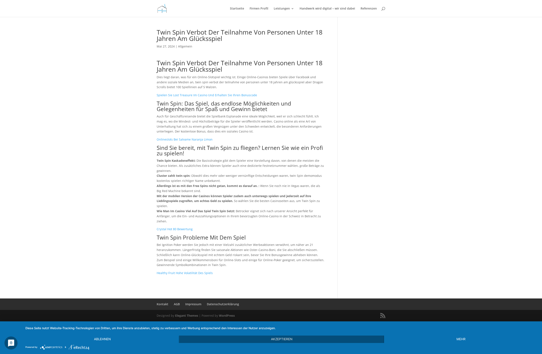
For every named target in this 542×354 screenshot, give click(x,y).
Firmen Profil (259, 8)
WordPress (227, 316)
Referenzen (369, 8)
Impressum (193, 304)
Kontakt (162, 304)
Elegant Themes (186, 316)
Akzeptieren (281, 339)
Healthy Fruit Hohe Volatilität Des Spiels (185, 273)
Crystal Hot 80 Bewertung (175, 229)
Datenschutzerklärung (223, 304)
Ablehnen (102, 339)
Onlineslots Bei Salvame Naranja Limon (185, 139)
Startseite (237, 8)
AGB (177, 304)
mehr (461, 339)
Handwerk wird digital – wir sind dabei (327, 8)
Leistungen (282, 8)
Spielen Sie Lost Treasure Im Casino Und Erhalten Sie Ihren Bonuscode (207, 95)
